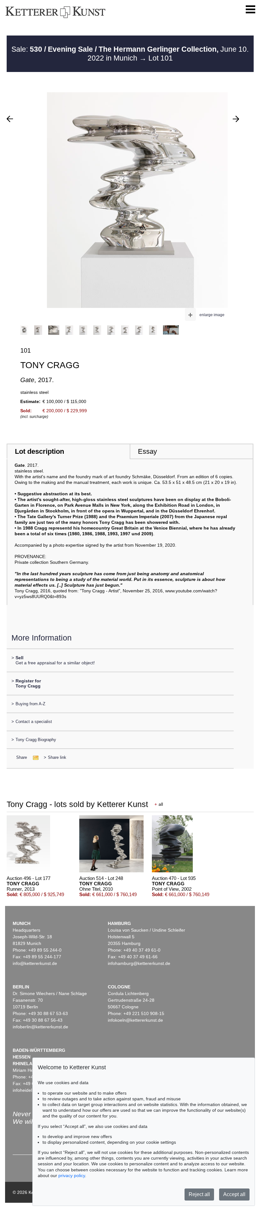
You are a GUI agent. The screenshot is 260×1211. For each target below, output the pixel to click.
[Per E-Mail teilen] (33, 757)
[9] (10, 119)
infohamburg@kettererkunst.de (139, 963)
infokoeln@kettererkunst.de (135, 1020)
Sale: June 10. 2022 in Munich (130, 53)
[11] (236, 119)
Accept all (234, 1194)
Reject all (199, 1194)
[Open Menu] (250, 9)
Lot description (39, 451)
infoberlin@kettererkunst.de (40, 1026)
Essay (147, 451)
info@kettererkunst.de (35, 963)
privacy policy (71, 1175)
